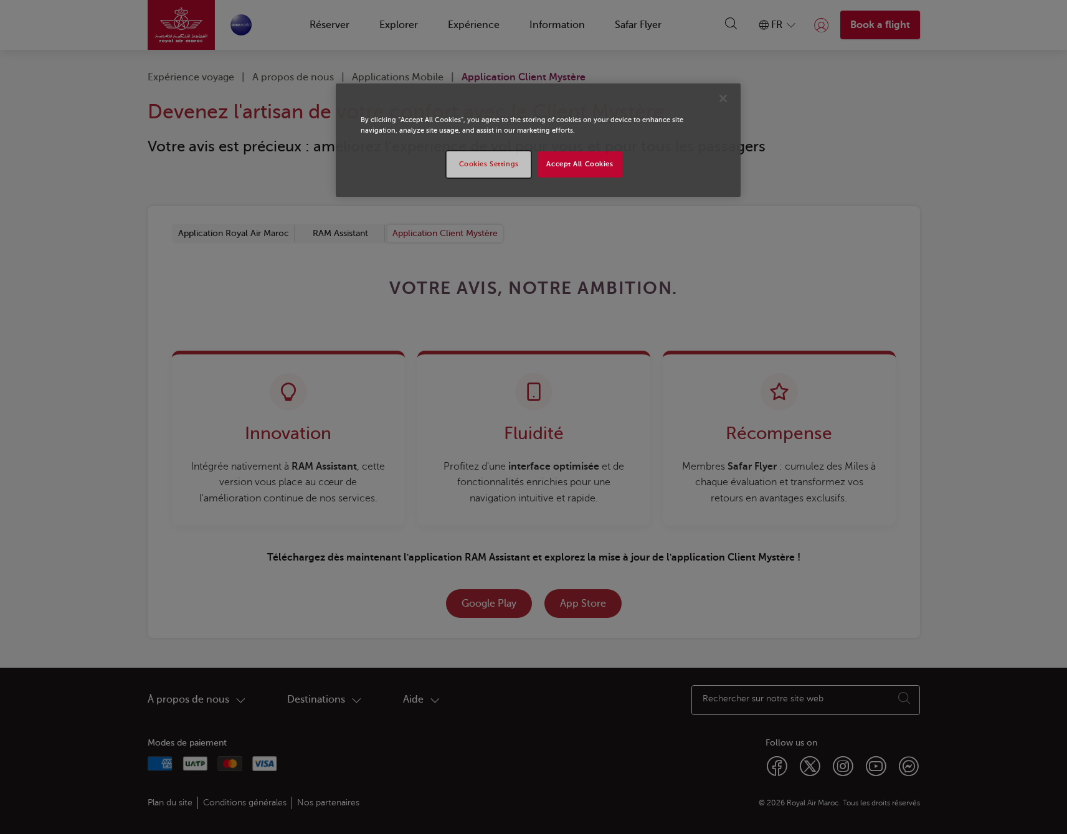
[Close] (723, 98)
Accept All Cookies (579, 164)
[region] (538, 140)
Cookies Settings (489, 164)
